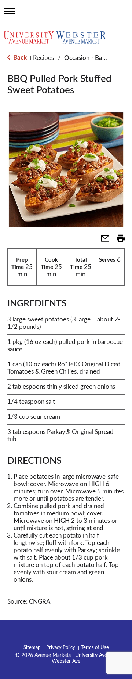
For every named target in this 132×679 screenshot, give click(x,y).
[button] (102, 241)
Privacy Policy (60, 647)
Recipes (43, 58)
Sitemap (31, 647)
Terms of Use (95, 647)
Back (19, 57)
